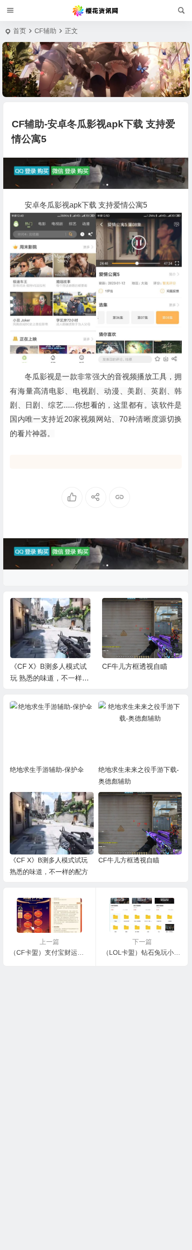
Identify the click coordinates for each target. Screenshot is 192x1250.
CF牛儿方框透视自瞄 (71, 666)
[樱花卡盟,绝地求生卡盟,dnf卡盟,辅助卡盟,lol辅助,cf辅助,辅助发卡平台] (96, 11)
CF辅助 (45, 31)
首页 (19, 31)
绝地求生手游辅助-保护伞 (47, 769)
